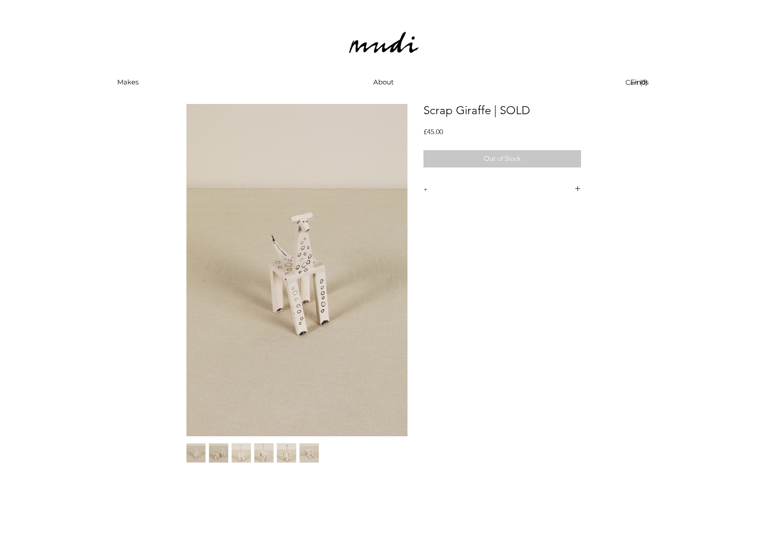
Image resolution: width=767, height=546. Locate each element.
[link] (638, 82)
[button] (128, 82)
